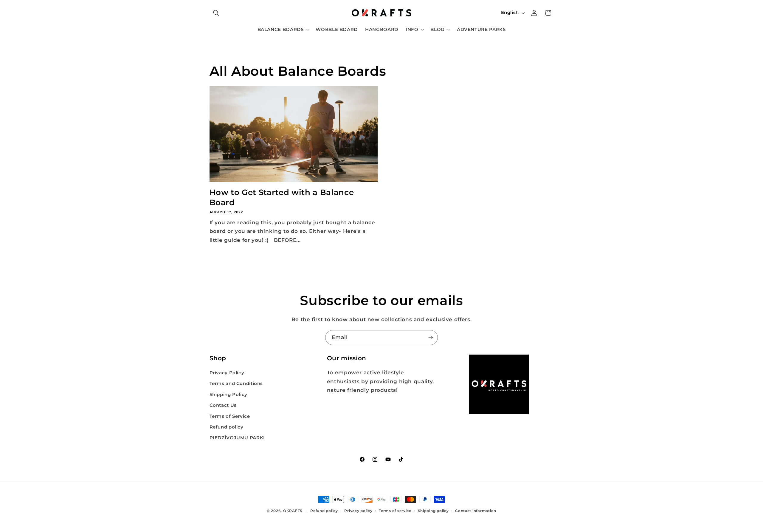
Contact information (475, 511)
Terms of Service (230, 416)
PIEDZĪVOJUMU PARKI (237, 438)
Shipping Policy (228, 394)
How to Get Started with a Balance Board (282, 197)
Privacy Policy (227, 372)
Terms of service (395, 511)
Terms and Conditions (236, 383)
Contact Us (223, 405)
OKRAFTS (293, 511)
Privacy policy (358, 511)
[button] (216, 13)
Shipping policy (433, 511)
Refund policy (227, 427)
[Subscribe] (431, 337)
